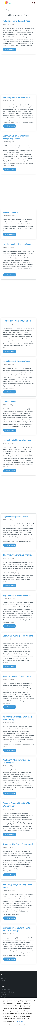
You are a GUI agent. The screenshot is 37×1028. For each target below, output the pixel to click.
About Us (3, 978)
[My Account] (34, 3)
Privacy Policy (5, 997)
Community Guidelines (7, 992)
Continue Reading (10, 49)
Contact (3, 980)
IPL (2, 10)
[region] (18, 1013)
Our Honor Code (5, 994)
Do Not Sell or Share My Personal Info (18, 1025)
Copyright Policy (5, 989)
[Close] (34, 1000)
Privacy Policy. (20, 1021)
